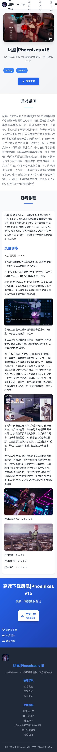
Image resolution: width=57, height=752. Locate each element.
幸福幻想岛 (28, 715)
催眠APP (28, 720)
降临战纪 (28, 734)
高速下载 (30, 81)
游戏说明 (28, 686)
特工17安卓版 (28, 730)
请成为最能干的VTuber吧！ (28, 725)
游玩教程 (28, 691)
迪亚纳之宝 (28, 711)
